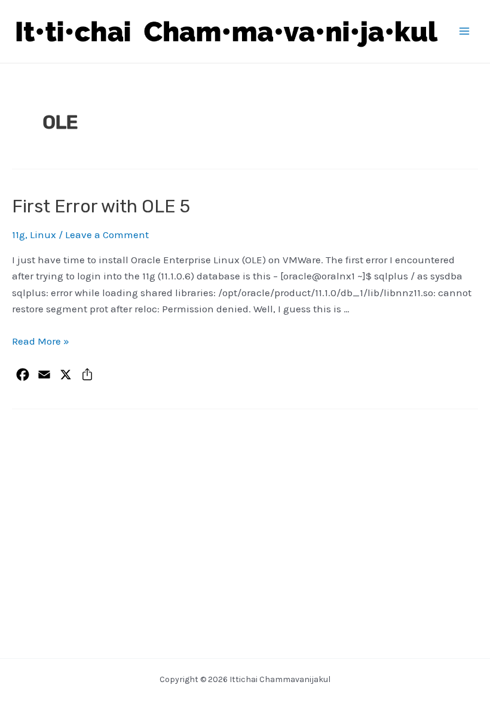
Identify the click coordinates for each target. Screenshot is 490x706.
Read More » (40, 341)
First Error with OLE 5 (101, 206)
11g (18, 235)
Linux (43, 235)
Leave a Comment (107, 235)
